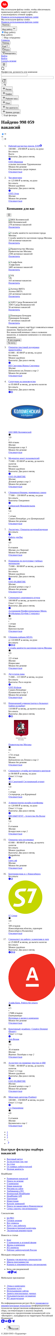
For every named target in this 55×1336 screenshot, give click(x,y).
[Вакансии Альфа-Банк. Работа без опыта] (30, 978)
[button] (4, 56)
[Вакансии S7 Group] (30, 897)
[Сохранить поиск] (4, 81)
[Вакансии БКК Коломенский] (30, 412)
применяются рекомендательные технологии (24, 1304)
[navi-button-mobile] (4, 64)
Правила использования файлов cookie (19, 22)
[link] (6, 49)
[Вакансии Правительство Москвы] (30, 730)
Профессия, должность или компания (19, 72)
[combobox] (14, 74)
